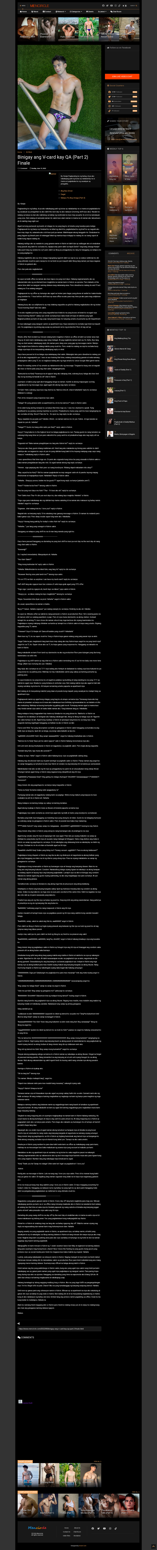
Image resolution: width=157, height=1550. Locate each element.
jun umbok (111, 275)
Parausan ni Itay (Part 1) (123, 380)
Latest (102, 12)
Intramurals (25, 1482)
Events (91, 12)
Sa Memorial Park (69, 1482)
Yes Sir (124, 36)
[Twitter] (107, 6)
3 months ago (123, 314)
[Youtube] (111, 6)
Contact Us (66, 1532)
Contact (48, 12)
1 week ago (126, 262)
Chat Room (117, 12)
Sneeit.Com (82, 1546)
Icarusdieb (111, 313)
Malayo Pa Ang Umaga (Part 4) (73, 198)
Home (24, 12)
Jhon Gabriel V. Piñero (115, 317)
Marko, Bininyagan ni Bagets (124, 434)
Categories (75, 12)
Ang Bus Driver (67, 191)
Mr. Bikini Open (47, 36)
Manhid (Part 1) (27, 1513)
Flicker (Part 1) (46, 1513)
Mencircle (39, 6)
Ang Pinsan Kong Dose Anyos (113, 238)
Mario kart (111, 266)
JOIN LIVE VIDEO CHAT (122, 77)
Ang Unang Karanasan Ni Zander (116, 319)
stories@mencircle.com (124, 139)
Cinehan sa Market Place (114, 290)
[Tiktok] (119, 6)
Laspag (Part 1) (120, 391)
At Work (29, 152)
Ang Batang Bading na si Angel (115, 279)
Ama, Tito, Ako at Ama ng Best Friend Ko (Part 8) (120, 301)
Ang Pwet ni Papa (120, 401)
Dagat (63, 194)
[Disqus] (59, 1368)
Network (60, 12)
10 (115, 432)
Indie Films (66, 1536)
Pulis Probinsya (27, 36)
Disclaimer (77, 1536)
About (35, 12)
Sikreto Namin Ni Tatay (122, 349)
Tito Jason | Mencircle (113, 314)
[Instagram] (116, 6)
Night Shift (87, 1482)
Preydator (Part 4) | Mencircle (115, 262)
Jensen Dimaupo (113, 298)
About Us (77, 1528)
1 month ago (115, 271)
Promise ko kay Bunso (122, 411)
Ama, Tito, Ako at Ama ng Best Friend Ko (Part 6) (120, 308)
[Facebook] (103, 6)
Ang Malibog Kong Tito (122, 338)
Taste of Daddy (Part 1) (122, 370)
